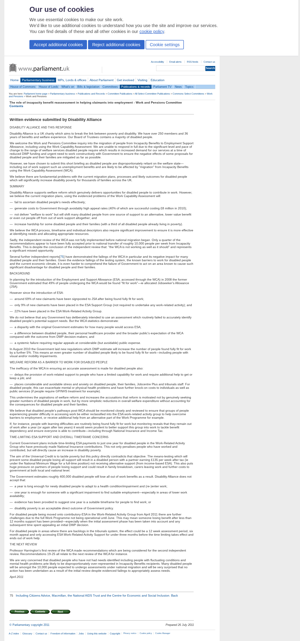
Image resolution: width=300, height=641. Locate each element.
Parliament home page (35, 93)
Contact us (209, 61)
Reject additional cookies (116, 44)
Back (174, 595)
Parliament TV (162, 86)
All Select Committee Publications (152, 93)
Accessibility (157, 61)
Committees (110, 86)
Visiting (142, 80)
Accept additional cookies (58, 44)
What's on (67, 86)
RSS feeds (192, 61)
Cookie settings (165, 44)
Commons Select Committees (188, 93)
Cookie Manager (162, 633)
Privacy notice (129, 633)
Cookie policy (146, 633)
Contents (16, 106)
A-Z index (14, 633)
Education (157, 80)
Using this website (97, 633)
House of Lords (48, 86)
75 (62, 256)
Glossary (27, 633)
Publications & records (135, 86)
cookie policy (151, 31)
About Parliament (102, 80)
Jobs (81, 633)
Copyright (115, 633)
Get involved (125, 80)
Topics (189, 86)
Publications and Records (91, 93)
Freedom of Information (63, 633)
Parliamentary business (38, 80)
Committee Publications (120, 93)
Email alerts (175, 61)
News (178, 86)
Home (14, 80)
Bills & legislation (88, 86)
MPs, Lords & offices (72, 80)
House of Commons (23, 86)
